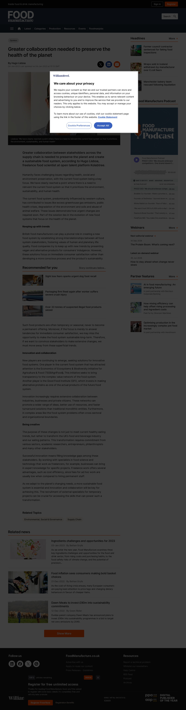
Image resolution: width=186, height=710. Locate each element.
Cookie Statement (107, 117)
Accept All (103, 125)
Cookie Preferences (79, 125)
